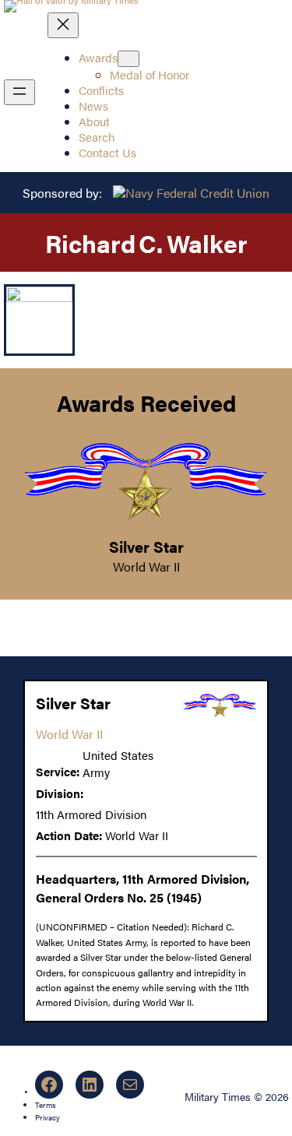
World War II (146, 566)
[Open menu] (19, 92)
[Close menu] (63, 25)
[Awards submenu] (128, 59)
